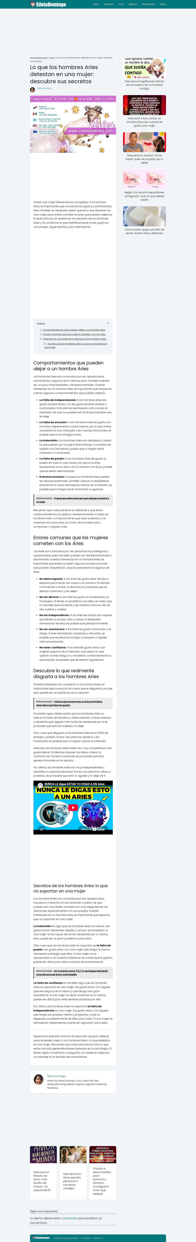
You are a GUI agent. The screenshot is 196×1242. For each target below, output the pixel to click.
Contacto (86, 1238)
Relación (108, 4)
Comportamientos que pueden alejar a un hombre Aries (74, 330)
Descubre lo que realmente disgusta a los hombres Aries (74, 339)
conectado (69, 1218)
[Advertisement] (98, 33)
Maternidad (148, 4)
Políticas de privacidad (66, 1238)
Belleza (133, 4)
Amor (121, 4)
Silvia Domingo (44, 88)
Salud (163, 4)
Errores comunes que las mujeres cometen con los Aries (74, 334)
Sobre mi (97, 1238)
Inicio (96, 4)
